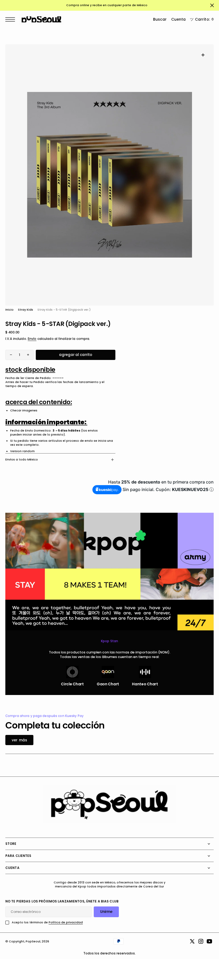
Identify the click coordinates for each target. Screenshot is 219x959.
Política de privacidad (66, 922)
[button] (11, 19)
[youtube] (209, 941)
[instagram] (201, 941)
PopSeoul (33, 941)
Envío (32, 339)
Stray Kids (25, 310)
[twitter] (192, 941)
